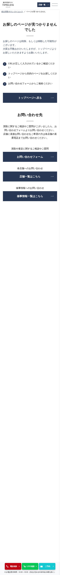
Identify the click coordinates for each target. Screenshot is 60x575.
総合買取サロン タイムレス (12, 12)
